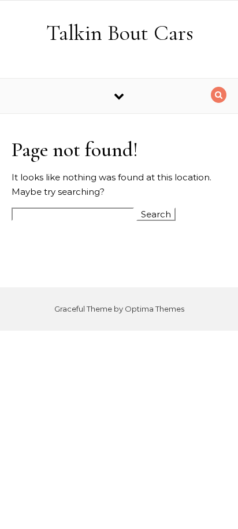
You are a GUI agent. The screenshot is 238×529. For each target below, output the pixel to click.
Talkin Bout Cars (120, 33)
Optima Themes (154, 308)
